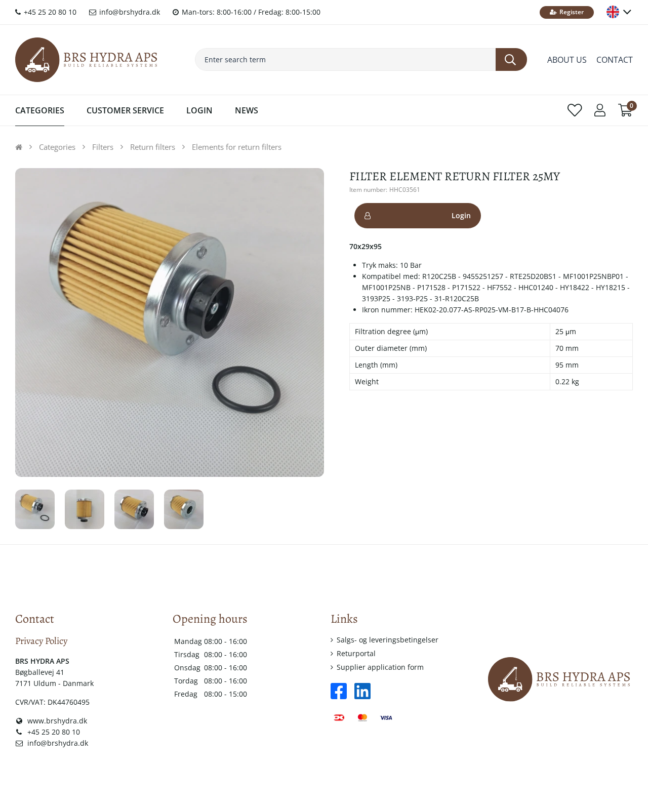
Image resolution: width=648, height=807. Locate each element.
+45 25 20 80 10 (49, 12)
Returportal (356, 653)
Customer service (125, 110)
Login (461, 215)
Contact (614, 59)
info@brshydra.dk (128, 12)
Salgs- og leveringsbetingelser (387, 639)
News (246, 110)
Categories (39, 110)
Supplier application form (380, 667)
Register (571, 12)
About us (567, 59)
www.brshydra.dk (56, 720)
